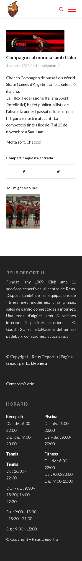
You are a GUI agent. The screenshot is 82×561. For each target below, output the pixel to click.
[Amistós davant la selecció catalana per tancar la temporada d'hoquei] (23, 211)
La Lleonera (36, 363)
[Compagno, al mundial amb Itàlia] (35, 41)
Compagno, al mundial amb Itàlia (41, 57)
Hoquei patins (46, 66)
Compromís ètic (20, 383)
